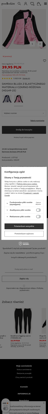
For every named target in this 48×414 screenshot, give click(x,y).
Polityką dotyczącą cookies (27, 184)
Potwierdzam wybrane (24, 233)
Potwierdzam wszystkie (24, 226)
